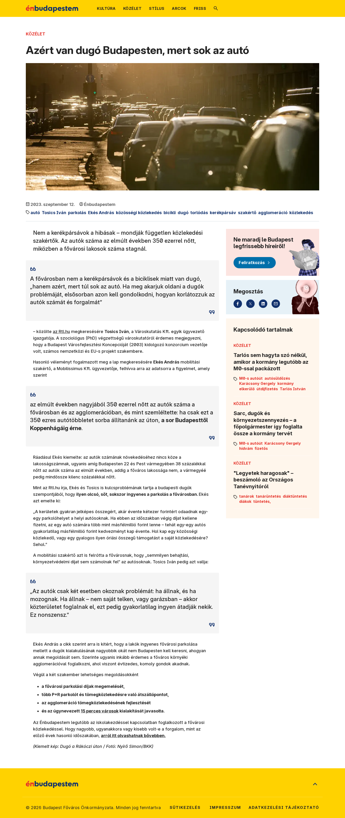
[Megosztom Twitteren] (250, 303)
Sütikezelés (185, 807)
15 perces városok (100, 710)
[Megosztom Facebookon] (238, 303)
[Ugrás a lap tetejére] (315, 784)
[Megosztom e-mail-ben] (276, 303)
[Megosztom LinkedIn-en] (263, 303)
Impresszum (225, 807)
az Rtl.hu (61, 331)
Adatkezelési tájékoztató (284, 807)
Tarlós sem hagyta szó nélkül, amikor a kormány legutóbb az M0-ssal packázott (271, 361)
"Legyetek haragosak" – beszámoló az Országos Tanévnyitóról (263, 479)
